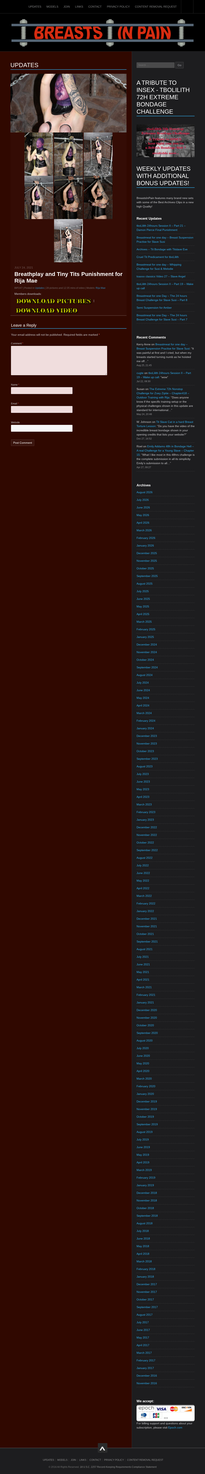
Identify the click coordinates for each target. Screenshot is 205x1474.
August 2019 (145, 1132)
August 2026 (145, 492)
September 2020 (147, 1033)
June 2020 (143, 1055)
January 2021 (145, 1002)
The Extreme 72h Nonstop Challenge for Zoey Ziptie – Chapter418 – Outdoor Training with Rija (163, 393)
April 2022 (143, 888)
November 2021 (147, 926)
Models (52, 6)
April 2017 (143, 1345)
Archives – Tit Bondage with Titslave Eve (162, 249)
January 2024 (145, 728)
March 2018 (144, 1261)
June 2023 (143, 781)
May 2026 (143, 515)
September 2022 (147, 850)
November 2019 (147, 1109)
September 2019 (147, 1124)
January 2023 (145, 819)
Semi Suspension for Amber (154, 307)
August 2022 (145, 857)
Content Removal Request (156, 6)
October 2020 (145, 1025)
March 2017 (144, 1352)
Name (15, 384)
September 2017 (147, 1307)
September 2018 (147, 1215)
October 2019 (145, 1116)
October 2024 (145, 659)
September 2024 (147, 667)
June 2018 (143, 1238)
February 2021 (146, 994)
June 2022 (143, 873)
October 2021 (145, 934)
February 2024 (146, 720)
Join (66, 6)
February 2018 (146, 1269)
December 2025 (147, 553)
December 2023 (147, 736)
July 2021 (143, 956)
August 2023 (145, 766)
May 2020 (143, 1063)
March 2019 (144, 1170)
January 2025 (145, 636)
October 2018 (145, 1208)
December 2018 (147, 1192)
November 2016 (147, 1383)
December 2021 (147, 918)
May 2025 (143, 606)
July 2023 (143, 774)
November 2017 (147, 1291)
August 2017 (145, 1314)
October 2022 (145, 842)
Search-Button (187, 6)
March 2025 (144, 621)
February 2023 (146, 812)
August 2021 (145, 949)
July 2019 (143, 1139)
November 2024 (147, 652)
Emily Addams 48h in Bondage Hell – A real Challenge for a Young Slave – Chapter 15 (165, 450)
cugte (140, 373)
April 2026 (143, 522)
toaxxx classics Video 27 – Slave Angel (161, 276)
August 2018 (145, 1223)
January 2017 (145, 1368)
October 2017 (145, 1299)
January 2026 (145, 545)
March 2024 (144, 713)
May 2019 (143, 1154)
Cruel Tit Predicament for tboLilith (158, 257)
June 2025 (143, 598)
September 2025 (147, 576)
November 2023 (147, 743)
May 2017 (143, 1337)
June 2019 (143, 1147)
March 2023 (144, 804)
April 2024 (143, 705)
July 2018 (143, 1231)
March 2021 (144, 987)
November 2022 (147, 835)
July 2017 (143, 1322)
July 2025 (143, 591)
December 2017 (147, 1284)
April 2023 (143, 796)
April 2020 (143, 1071)
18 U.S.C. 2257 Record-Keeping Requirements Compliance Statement (118, 1467)
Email (15, 403)
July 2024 (143, 682)
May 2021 (143, 972)
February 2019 (146, 1177)
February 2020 (146, 1086)
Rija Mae (101, 288)
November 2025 (147, 560)
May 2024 (143, 697)
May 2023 (143, 789)
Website (15, 422)
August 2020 (145, 1040)
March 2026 (144, 530)
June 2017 (143, 1330)
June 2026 (143, 507)
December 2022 (147, 827)
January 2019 (145, 1185)
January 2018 (145, 1276)
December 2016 (147, 1375)
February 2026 (146, 537)
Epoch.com (175, 1427)
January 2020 (145, 1093)
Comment (17, 343)
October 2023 (145, 751)
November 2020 (147, 1017)
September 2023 (147, 758)
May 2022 (143, 880)
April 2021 (143, 979)
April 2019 (143, 1162)
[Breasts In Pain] (102, 32)
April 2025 (143, 614)
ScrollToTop (102, 1448)
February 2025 (146, 629)
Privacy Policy (118, 6)
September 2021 (147, 941)
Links (79, 6)
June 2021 (143, 964)
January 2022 (145, 911)
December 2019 (147, 1101)
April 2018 (143, 1253)
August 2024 (145, 675)
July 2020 (143, 1048)
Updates (34, 6)
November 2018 (147, 1200)
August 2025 (145, 583)
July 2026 (143, 499)
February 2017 (146, 1360)
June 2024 (143, 690)
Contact (95, 6)
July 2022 (143, 865)
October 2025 (145, 568)
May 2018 (143, 1246)
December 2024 (147, 644)
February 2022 (146, 903)
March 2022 (144, 895)
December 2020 (147, 1010)
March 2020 (144, 1078)
